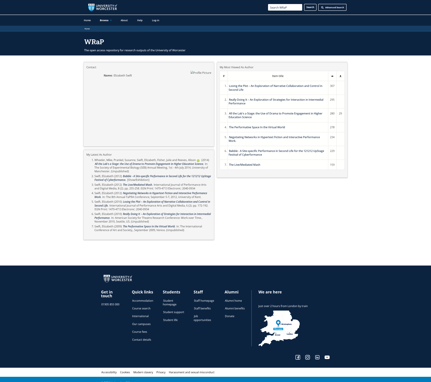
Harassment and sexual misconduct (191, 372)
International (140, 316)
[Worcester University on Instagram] (307, 357)
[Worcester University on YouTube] (327, 357)
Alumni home (233, 301)
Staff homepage (204, 301)
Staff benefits (202, 308)
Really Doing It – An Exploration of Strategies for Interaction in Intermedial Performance (276, 101)
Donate (229, 316)
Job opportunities (202, 318)
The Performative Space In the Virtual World (257, 127)
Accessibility (109, 372)
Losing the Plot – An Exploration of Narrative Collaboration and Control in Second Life (275, 87)
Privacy (160, 372)
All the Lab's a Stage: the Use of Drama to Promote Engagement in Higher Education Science (275, 115)
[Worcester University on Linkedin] (317, 357)
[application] (110, 20)
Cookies (125, 372)
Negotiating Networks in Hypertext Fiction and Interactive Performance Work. (274, 139)
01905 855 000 (110, 304)
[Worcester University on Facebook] (298, 357)
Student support (173, 312)
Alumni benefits (235, 308)
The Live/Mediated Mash (244, 165)
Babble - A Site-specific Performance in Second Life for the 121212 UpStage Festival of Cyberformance (276, 152)
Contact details (141, 339)
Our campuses (141, 324)
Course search (141, 308)
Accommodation (142, 301)
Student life (170, 320)
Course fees (139, 332)
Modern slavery (143, 372)
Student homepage (169, 302)
